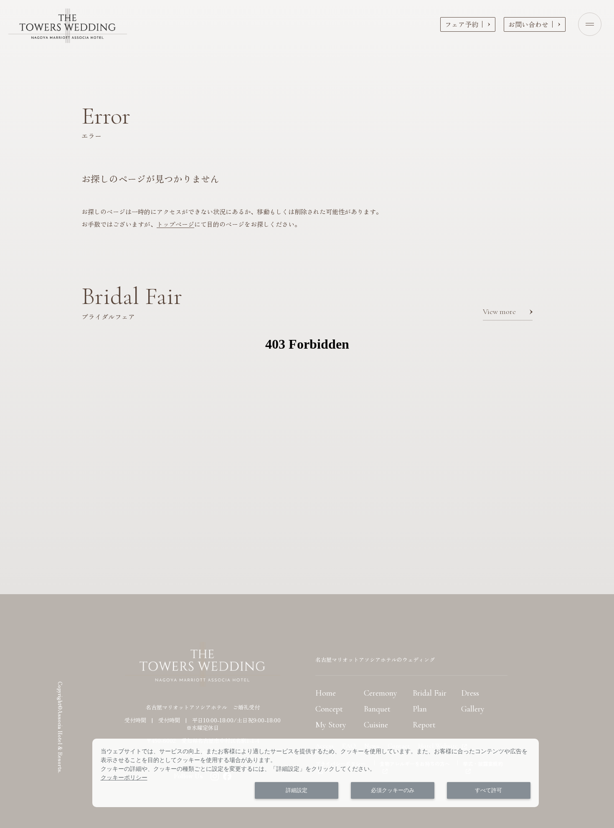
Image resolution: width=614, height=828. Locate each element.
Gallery (473, 709)
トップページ (175, 224)
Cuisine (376, 725)
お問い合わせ (528, 24)
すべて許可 (488, 790)
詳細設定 (296, 790)
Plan (420, 709)
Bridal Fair (430, 693)
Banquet (377, 709)
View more (499, 311)
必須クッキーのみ (392, 790)
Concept (329, 709)
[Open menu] (589, 24)
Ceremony (380, 693)
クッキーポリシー (124, 777)
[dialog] (315, 773)
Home (325, 693)
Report (424, 725)
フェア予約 (461, 24)
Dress (470, 693)
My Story (330, 725)
